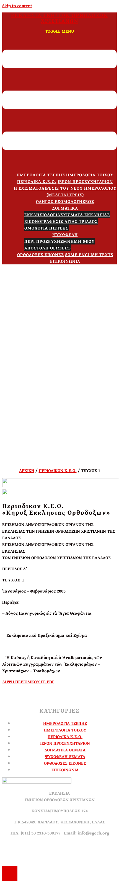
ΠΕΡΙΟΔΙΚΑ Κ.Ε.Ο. (36, 181)
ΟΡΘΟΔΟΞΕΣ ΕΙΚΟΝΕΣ (40, 254)
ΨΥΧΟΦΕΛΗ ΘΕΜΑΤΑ (65, 756)
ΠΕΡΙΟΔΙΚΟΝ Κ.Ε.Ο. (58, 470)
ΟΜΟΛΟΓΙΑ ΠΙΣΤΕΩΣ (46, 228)
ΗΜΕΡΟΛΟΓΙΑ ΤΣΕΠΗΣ (41, 174)
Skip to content (17, 5)
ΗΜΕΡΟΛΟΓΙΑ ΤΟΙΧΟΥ (89, 174)
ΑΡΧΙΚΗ (26, 470)
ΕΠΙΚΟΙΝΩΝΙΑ (65, 261)
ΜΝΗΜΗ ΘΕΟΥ (79, 241)
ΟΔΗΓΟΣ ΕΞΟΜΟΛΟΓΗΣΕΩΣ (65, 201)
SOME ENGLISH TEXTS (89, 254)
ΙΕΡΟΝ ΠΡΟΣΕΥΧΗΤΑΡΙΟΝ (85, 181)
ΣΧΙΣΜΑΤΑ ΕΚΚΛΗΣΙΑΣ (85, 214)
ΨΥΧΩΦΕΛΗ (65, 234)
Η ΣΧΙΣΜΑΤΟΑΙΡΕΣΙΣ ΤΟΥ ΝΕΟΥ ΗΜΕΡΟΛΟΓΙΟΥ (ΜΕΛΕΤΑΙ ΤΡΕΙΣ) (65, 191)
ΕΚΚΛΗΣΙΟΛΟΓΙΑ (42, 214)
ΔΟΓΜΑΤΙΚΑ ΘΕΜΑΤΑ (65, 749)
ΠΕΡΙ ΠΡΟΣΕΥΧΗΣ (43, 241)
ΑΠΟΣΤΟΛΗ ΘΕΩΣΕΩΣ (47, 247)
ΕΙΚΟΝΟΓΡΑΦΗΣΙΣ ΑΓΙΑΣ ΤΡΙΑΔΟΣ (61, 221)
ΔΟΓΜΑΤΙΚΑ (65, 208)
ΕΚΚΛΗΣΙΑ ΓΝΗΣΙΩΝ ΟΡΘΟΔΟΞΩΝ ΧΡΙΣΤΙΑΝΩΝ (59, 18)
